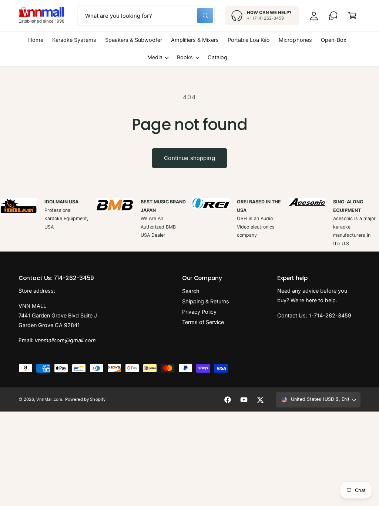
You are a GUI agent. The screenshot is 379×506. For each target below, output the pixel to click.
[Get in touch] (333, 15)
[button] (352, 15)
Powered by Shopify (85, 399)
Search (190, 291)
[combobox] (146, 15)
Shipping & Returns (205, 301)
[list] (189, 223)
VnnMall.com (49, 399)
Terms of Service (203, 322)
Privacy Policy (199, 312)
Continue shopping (189, 158)
